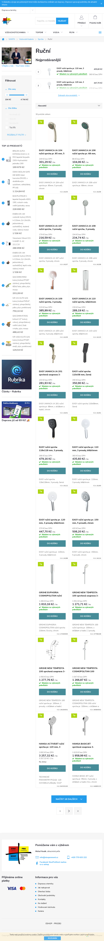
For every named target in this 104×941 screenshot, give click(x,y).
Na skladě (14, 114)
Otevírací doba (44, 891)
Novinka (13, 123)
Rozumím (52, 938)
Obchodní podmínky (46, 895)
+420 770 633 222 (79, 857)
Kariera (41, 911)
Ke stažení (42, 903)
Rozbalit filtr (15, 134)
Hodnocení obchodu (46, 907)
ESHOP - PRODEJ (53, 923)
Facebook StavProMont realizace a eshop (53, 863)
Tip (12, 127)
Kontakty (42, 899)
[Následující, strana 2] (69, 811)
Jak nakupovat (44, 887)
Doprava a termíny (9, 10)
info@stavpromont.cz (49, 857)
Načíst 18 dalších (67, 799)
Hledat (62, 20)
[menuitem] (17, 32)
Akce (12, 119)
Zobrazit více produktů (68, 95)
